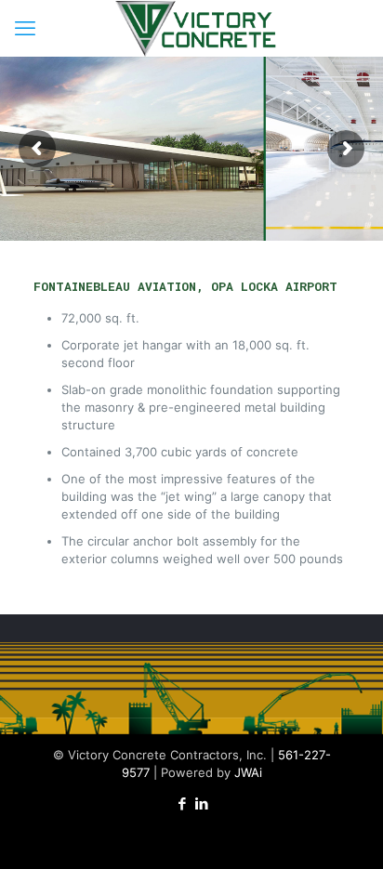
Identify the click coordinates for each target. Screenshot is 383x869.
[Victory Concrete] (198, 28)
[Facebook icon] (182, 803)
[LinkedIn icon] (201, 803)
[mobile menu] (25, 28)
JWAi (248, 772)
